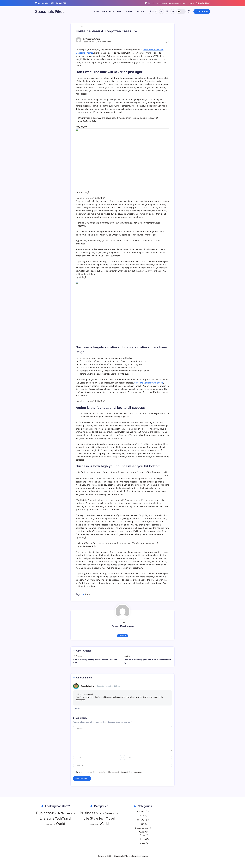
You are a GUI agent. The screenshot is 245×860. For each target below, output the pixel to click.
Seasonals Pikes (50, 11)
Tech (58, 818)
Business (44, 813)
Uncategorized (50, 824)
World (60, 824)
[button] (181, 11)
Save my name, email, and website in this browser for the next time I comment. (109, 772)
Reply (77, 708)
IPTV (73, 814)
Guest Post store (92, 39)
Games (65, 813)
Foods (56, 813)
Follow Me (122, 636)
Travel (87, 594)
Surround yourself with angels (148, 382)
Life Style (47, 818)
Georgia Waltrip (87, 686)
